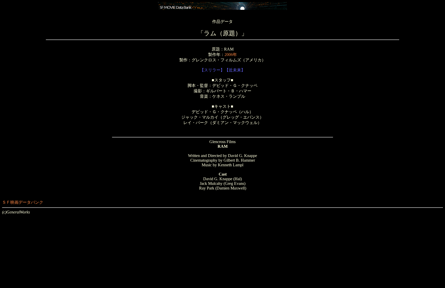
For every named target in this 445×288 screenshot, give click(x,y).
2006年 (231, 54)
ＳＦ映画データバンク (22, 202)
